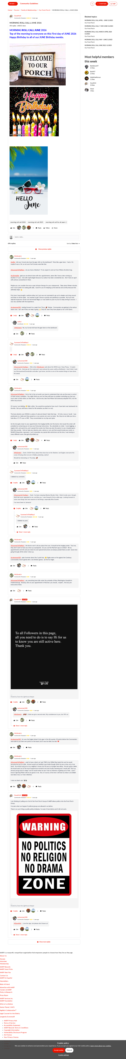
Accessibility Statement (12, 1025)
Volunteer (3, 961)
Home (10, 10)
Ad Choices (8, 1035)
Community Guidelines (29, 4)
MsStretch (18, 256)
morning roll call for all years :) (56, 222)
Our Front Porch (44, 10)
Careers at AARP (6, 990)
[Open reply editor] (44, 237)
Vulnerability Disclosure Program (15, 1032)
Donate (2, 959)
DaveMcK (17, 16)
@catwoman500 (16, 307)
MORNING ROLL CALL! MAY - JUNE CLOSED (98, 39)
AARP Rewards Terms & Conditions (16, 1028)
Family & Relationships (29, 10)
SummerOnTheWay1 (21, 342)
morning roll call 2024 (17, 222)
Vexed (92, 89)
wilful (19, 322)
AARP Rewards (5, 967)
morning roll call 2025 (35, 222)
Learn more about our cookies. (100, 1046)
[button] (102, 4)
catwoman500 (22, 361)
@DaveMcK (17, 923)
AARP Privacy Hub (10, 1020)
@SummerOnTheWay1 (17, 270)
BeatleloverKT (94, 66)
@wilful (13, 262)
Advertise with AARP (7, 987)
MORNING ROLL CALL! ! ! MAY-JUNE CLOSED (99, 26)
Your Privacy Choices (11, 1037)
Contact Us (4, 975)
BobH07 (92, 71)
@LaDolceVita (15, 275)
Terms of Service (9, 1023)
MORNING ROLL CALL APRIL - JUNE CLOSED (99, 20)
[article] (44, 286)
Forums (16, 10)
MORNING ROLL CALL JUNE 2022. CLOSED (98, 45)
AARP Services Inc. (6, 998)
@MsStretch (18, 328)
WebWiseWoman (95, 77)
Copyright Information (11, 1030)
